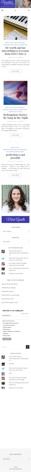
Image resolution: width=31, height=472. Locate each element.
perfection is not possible (15, 156)
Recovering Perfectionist (15, 151)
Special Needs (7, 327)
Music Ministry (19, 42)
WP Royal (19, 469)
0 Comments (19, 57)
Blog (10, 373)
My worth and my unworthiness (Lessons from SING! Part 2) (15, 50)
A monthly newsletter (9, 325)
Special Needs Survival (8, 298)
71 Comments (19, 161)
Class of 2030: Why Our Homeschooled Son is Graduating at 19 (19, 253)
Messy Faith (9, 42)
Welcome (11, 363)
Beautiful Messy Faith (7, 291)
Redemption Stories (15, 111)
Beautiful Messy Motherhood (9, 284)
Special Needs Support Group (10, 302)
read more (15, 71)
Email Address (6, 315)
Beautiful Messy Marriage (9, 287)
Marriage (5, 333)
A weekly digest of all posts (10, 323)
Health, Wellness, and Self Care (11, 331)
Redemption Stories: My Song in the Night (15, 116)
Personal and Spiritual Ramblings (15, 45)
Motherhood (6, 329)
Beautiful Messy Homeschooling (10, 295)
